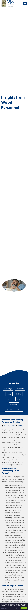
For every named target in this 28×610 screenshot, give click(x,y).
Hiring (9, 394)
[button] (25, 3)
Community (20, 389)
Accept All (23, 608)
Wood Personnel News (14, 410)
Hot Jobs (18, 394)
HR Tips (10, 399)
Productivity (14, 404)
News (18, 399)
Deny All (14, 608)
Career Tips (8, 389)
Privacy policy (4, 608)
